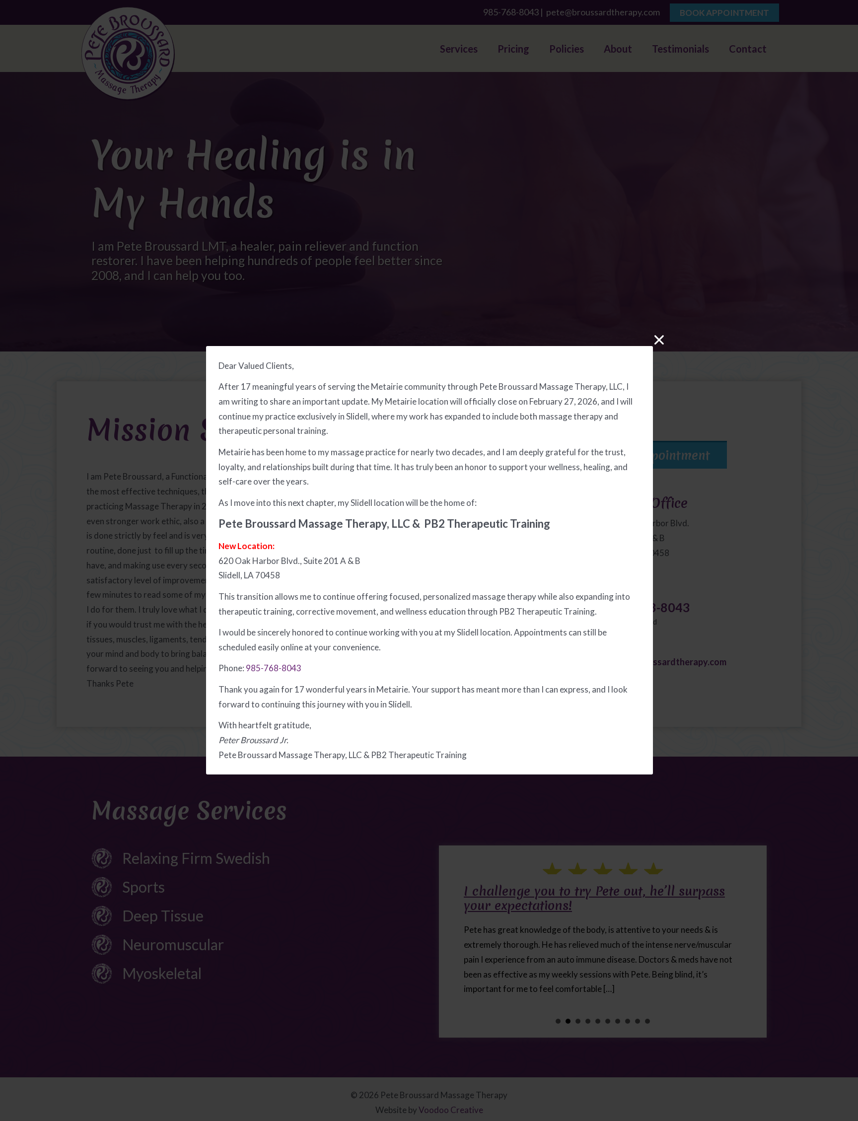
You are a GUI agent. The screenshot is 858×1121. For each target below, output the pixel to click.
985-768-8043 (273, 668)
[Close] (659, 340)
